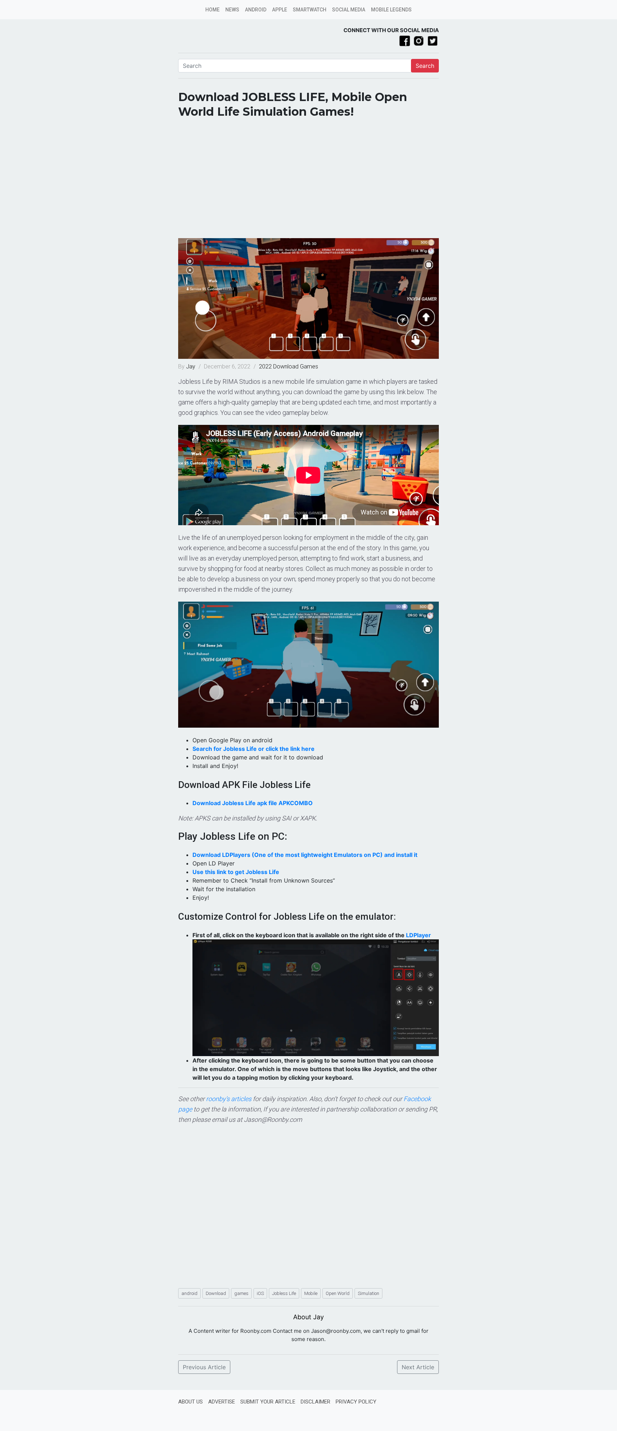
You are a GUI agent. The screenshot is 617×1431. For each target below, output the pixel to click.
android (189, 1293)
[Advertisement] (308, 181)
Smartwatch (309, 9)
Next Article (418, 1367)
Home (212, 9)
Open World (338, 1293)
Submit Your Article (267, 1402)
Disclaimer (315, 1402)
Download (286, 366)
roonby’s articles (228, 1099)
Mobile (310, 1293)
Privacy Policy (356, 1402)
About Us (190, 1402)
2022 (265, 366)
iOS (260, 1293)
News (232, 9)
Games (309, 366)
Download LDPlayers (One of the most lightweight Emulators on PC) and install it (304, 854)
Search (425, 65)
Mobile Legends (391, 9)
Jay (191, 366)
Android (255, 9)
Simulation (368, 1293)
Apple (279, 9)
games (241, 1293)
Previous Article (204, 1367)
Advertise (221, 1402)
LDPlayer (418, 935)
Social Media (348, 9)
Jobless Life (284, 1293)
